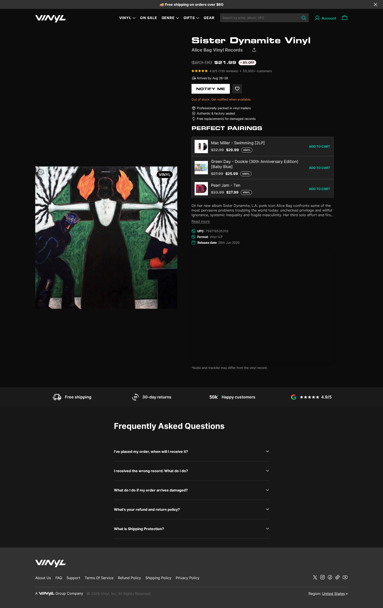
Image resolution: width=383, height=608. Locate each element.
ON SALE (148, 18)
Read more (201, 221)
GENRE (168, 18)
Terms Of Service (99, 578)
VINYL (125, 18)
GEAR (209, 18)
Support (73, 578)
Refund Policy (129, 578)
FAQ (58, 578)
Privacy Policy (187, 578)
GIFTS (189, 18)
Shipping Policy (158, 578)
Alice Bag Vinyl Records (217, 50)
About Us (43, 578)
